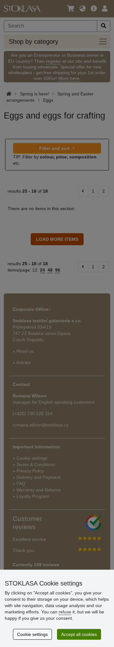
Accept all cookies (79, 634)
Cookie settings (32, 634)
